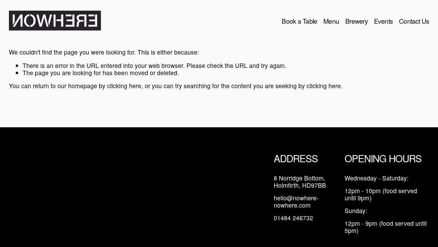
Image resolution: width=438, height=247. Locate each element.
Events (383, 20)
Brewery (356, 20)
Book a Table (299, 20)
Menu (331, 20)
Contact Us (414, 20)
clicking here (124, 85)
